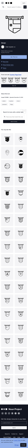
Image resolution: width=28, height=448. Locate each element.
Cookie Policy (17, 440)
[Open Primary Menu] (2, 3)
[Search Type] (3, 7)
